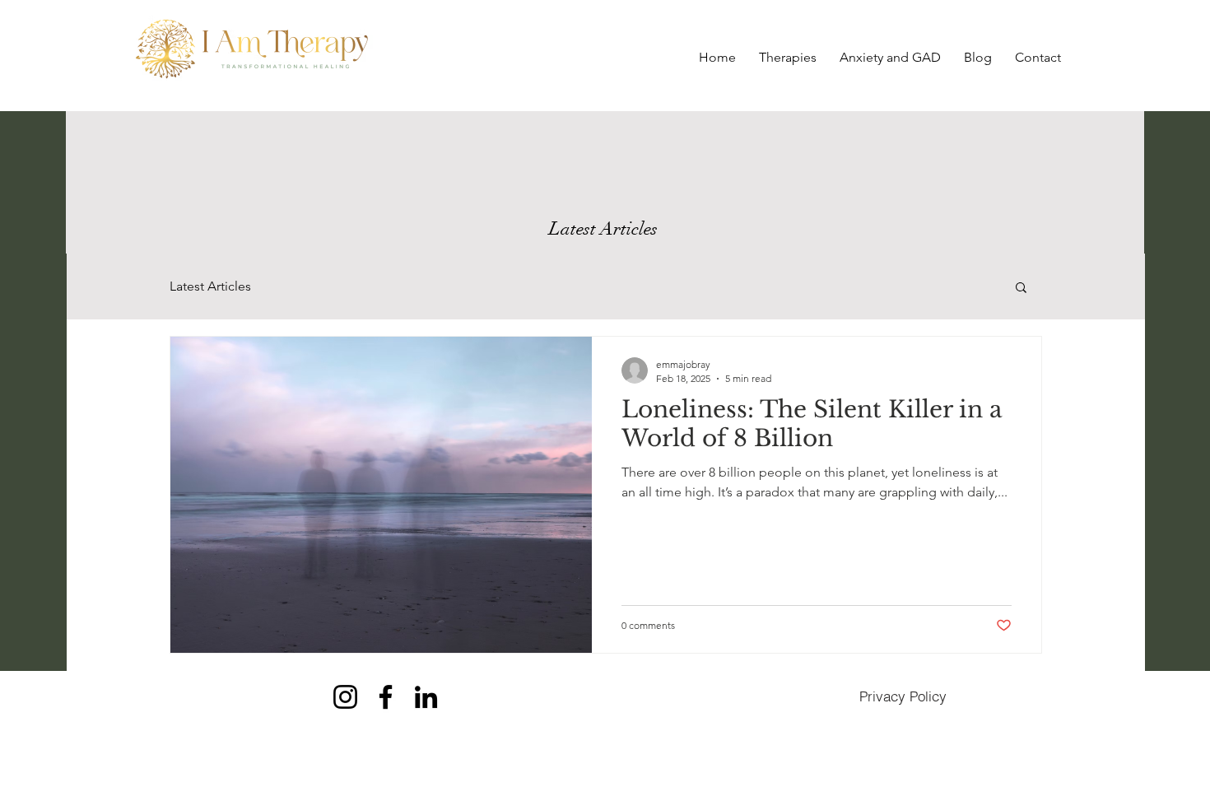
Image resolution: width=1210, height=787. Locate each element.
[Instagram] (345, 697)
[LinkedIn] (426, 697)
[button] (1021, 288)
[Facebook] (386, 697)
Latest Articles (210, 286)
